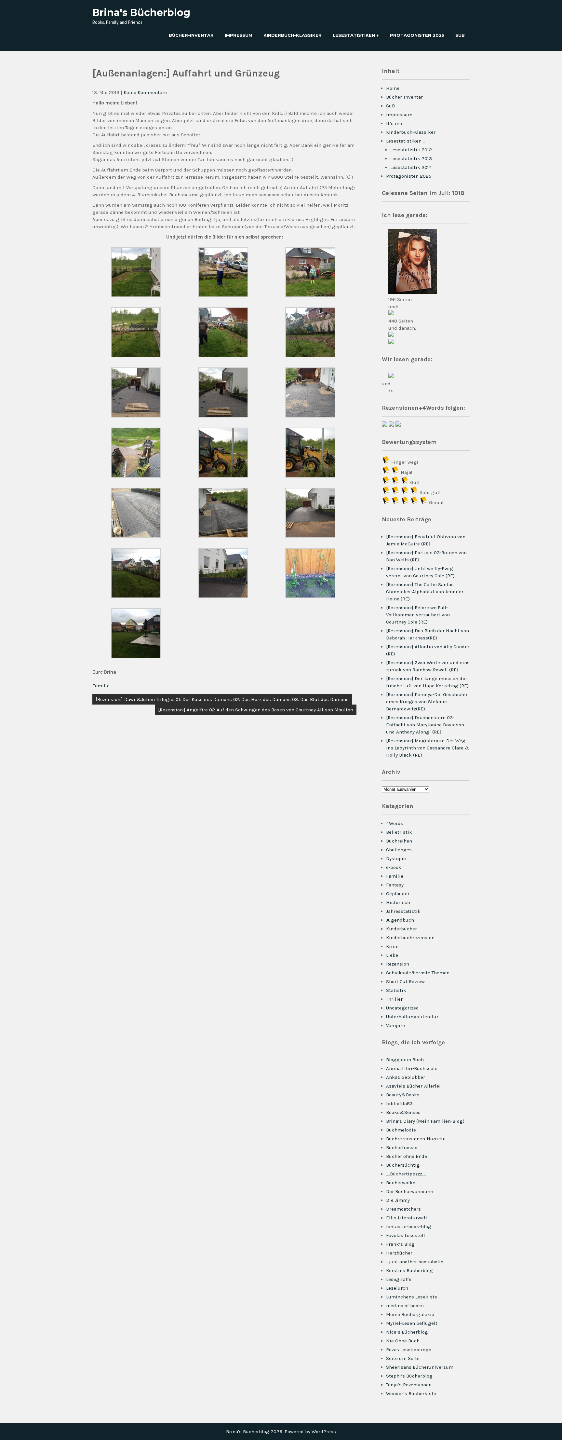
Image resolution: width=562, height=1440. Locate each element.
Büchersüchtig (403, 1165)
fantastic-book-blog (408, 1226)
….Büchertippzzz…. (406, 1174)
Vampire (395, 1025)
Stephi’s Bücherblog (409, 1376)
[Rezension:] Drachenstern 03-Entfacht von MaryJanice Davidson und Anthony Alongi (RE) (425, 725)
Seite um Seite (403, 1358)
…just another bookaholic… (416, 1262)
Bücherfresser (402, 1147)
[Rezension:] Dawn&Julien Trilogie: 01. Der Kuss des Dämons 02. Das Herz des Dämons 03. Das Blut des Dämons (222, 699)
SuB (460, 35)
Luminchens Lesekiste (411, 1297)
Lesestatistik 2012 (411, 150)
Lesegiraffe (398, 1279)
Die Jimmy (398, 1200)
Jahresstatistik (403, 911)
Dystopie (396, 858)
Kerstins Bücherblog (409, 1270)
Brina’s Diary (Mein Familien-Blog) (425, 1121)
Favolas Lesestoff (405, 1235)
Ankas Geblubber (405, 1077)
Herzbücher (399, 1253)
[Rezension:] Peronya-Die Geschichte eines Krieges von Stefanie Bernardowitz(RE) (427, 702)
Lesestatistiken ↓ (356, 35)
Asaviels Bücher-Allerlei (413, 1086)
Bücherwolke (400, 1183)
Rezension (397, 964)
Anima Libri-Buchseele (411, 1068)
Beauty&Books (403, 1095)
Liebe (392, 955)
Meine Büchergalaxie (410, 1314)
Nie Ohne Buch (403, 1341)
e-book (393, 867)
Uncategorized (402, 1008)
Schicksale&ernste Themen (417, 973)
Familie (101, 686)
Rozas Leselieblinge (408, 1349)
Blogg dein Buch (405, 1060)
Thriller (394, 999)
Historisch (398, 902)
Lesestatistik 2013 (411, 158)
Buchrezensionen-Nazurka (416, 1139)
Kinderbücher (401, 929)
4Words (394, 823)
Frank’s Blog (400, 1244)
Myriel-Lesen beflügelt (411, 1323)
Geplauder (397, 894)
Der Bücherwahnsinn (409, 1191)
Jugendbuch (400, 920)
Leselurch (397, 1288)
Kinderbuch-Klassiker (292, 35)
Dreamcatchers (403, 1209)
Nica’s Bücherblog (407, 1332)
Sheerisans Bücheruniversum (419, 1367)
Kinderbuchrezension (410, 937)
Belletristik (399, 832)
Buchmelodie (401, 1130)
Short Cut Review (405, 981)
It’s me (394, 123)
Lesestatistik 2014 (411, 167)
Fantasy (395, 885)
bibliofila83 (399, 1103)
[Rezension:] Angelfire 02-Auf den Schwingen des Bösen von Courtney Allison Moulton (255, 710)
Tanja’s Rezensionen (409, 1385)
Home (392, 88)
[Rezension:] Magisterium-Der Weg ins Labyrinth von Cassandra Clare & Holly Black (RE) (427, 748)
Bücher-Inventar (191, 35)
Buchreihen (399, 841)
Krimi (392, 946)
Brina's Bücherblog (141, 13)
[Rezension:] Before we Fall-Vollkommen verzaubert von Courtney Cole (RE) (418, 615)
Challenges (399, 850)
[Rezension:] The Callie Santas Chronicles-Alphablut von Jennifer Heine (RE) (424, 592)
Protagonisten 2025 (417, 35)
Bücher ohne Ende (406, 1156)
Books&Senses (403, 1112)
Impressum (238, 35)
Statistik (396, 990)
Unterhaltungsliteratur (412, 1017)
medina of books (405, 1306)
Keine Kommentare (145, 92)
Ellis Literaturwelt (406, 1218)
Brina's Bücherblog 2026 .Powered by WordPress (281, 1431)
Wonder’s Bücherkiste (411, 1393)
